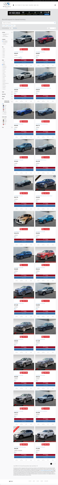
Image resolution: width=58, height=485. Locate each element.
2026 (6, 25)
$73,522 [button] (16, 168)
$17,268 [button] (38, 360)
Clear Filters (15, 28)
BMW (10, 28)
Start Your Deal (24, 62)
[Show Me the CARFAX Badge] (21, 58)
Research (27, 5)
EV (21, 5)
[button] (23, 55)
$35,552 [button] (38, 245)
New (16, 5)
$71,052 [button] (38, 474)
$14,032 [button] (38, 207)
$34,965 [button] (16, 283)
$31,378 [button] (38, 168)
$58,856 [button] (16, 398)
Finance (24, 5)
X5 (3, 25)
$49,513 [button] (16, 436)
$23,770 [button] (16, 207)
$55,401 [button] (16, 130)
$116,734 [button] (16, 245)
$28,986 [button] (38, 321)
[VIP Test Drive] (29, 13)
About (38, 5)
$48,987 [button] (38, 53)
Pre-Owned (19, 5)
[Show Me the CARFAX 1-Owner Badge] (15, 96)
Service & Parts (31, 5)
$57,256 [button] (16, 321)
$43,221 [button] (38, 283)
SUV (14, 25)
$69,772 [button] (38, 130)
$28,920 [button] (16, 360)
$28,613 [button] (38, 92)
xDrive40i (10, 25)
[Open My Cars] (55, 5)
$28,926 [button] (16, 92)
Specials (35, 5)
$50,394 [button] (16, 474)
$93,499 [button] (38, 436)
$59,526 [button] (38, 398)
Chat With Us (24, 64)
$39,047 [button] (16, 53)
